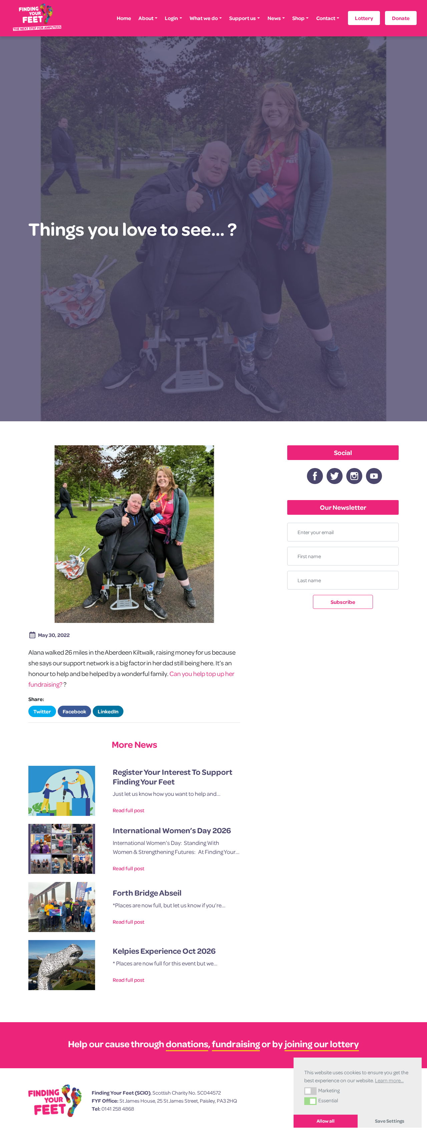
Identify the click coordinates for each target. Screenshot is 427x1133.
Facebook (74, 711)
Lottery (364, 18)
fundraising (236, 1043)
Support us (242, 18)
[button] (310, 1091)
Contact (325, 18)
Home (124, 18)
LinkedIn (108, 711)
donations (187, 1043)
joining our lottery (322, 1043)
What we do (203, 18)
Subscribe (343, 602)
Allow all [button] (326, 1121)
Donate (401, 18)
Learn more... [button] (389, 1080)
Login (171, 18)
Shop (298, 18)
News (274, 18)
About (145, 18)
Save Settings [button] (389, 1121)
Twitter (42, 711)
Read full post (128, 810)
